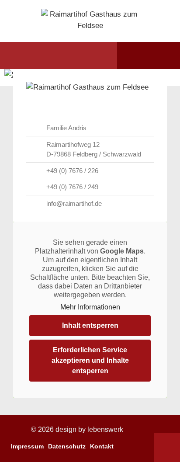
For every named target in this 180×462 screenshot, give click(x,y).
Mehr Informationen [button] (90, 307)
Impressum (27, 446)
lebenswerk (105, 429)
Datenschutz (67, 446)
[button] (23, 55)
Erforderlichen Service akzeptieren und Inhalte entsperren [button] (90, 360)
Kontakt (102, 446)
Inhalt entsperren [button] (90, 325)
